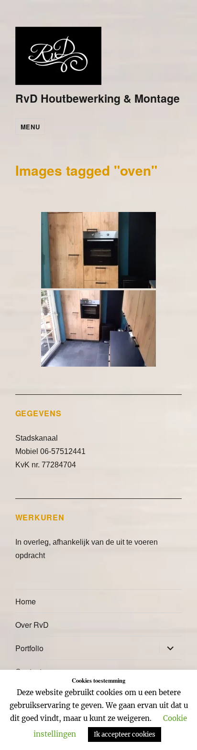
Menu (30, 126)
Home (25, 601)
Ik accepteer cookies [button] (124, 734)
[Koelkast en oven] (98, 250)
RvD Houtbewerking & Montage (97, 98)
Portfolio (29, 648)
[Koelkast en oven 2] (98, 328)
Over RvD (32, 624)
